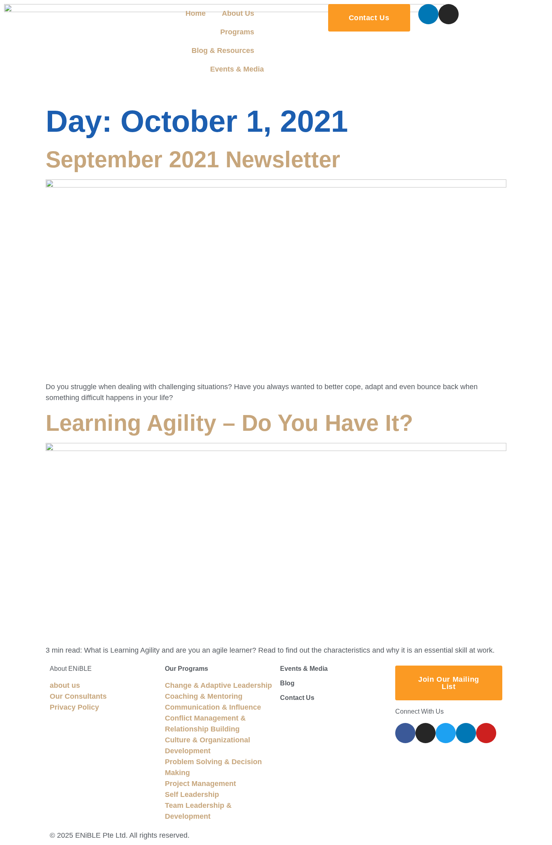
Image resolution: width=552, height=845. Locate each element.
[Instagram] (448, 14)
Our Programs (186, 668)
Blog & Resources (223, 50)
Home (195, 13)
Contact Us (297, 697)
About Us (238, 13)
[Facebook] (405, 733)
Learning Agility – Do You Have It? (229, 423)
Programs (237, 32)
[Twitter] (446, 733)
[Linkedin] (428, 14)
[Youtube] (486, 733)
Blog (287, 683)
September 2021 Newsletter (193, 159)
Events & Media (237, 69)
